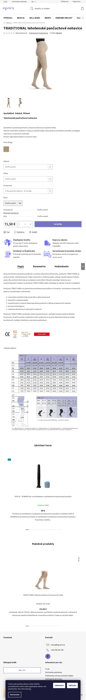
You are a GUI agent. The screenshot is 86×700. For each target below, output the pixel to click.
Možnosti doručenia (11, 213)
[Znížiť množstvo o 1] (19, 224)
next (81, 493)
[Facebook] (47, 656)
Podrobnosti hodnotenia (38, 33)
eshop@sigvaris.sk (58, 645)
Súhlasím (72, 685)
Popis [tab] (20, 266)
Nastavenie (14, 694)
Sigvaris (59, 33)
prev (5, 493)
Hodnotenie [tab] (62, 266)
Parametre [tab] (39, 266)
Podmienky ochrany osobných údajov (59, 676)
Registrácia (76, 1)
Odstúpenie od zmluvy (53, 679)
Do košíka (58, 224)
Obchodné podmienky (19, 2)
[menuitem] (8, 18)
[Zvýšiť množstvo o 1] (30, 224)
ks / (22, 670)
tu (30, 689)
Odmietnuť (59, 685)
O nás (5, 2)
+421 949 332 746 (57, 650)
